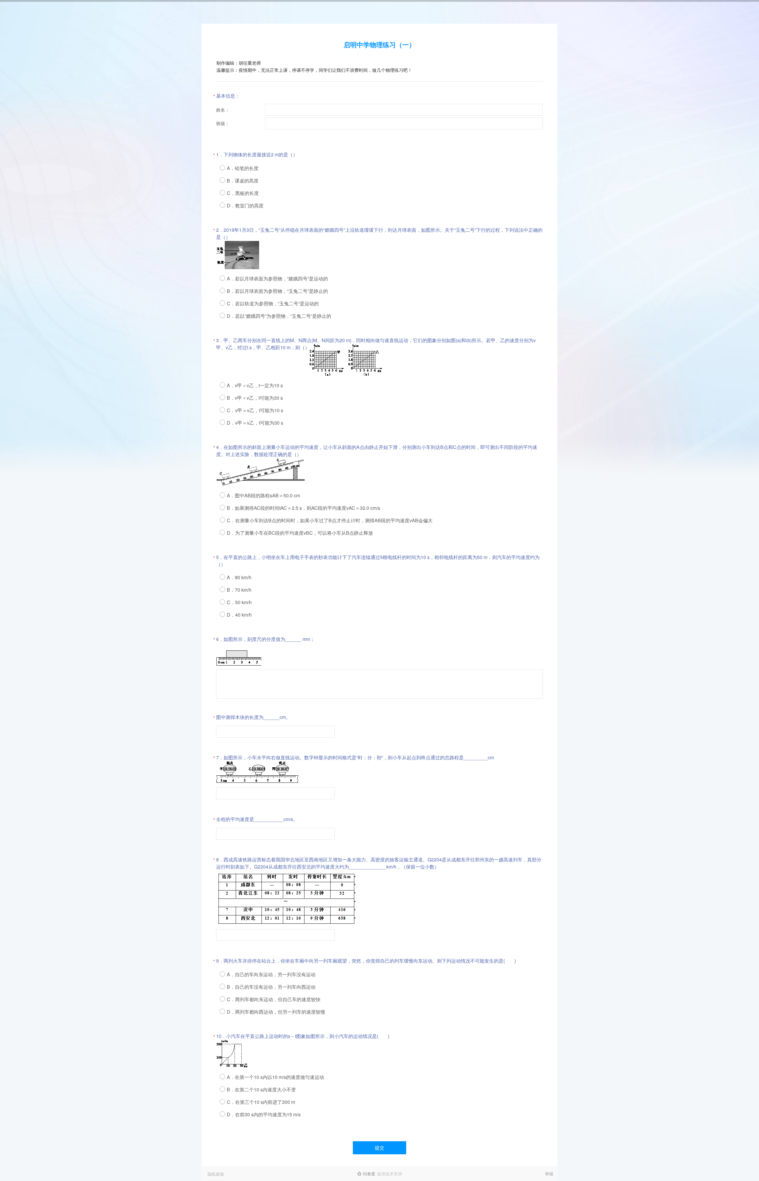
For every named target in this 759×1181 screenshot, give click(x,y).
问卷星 (369, 1174)
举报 (549, 1174)
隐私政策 (216, 1174)
